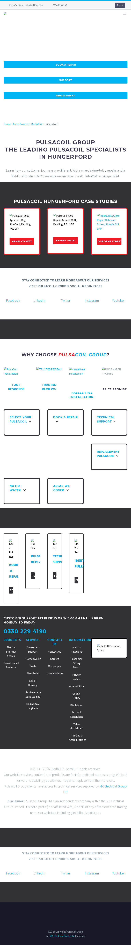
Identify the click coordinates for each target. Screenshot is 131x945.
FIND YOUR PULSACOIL (60, 24)
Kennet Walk (65, 240)
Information (80, 640)
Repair (11, 590)
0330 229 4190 (60, 5)
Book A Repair (65, 64)
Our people (54, 666)
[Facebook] (80, 5)
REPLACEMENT (117, 24)
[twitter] (65, 294)
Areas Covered (21, 124)
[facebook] (13, 294)
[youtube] (118, 294)
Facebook (13, 300)
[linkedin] (39, 294)
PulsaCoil (76, 580)
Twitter (65, 300)
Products (12, 640)
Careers (54, 658)
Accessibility (76, 686)
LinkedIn (39, 300)
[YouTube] (101, 5)
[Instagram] (95, 5)
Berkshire (36, 124)
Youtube (118, 300)
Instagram (92, 300)
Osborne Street (109, 241)
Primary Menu (124, 13)
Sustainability (55, 673)
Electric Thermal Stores (11, 652)
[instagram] (92, 294)
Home (7, 124)
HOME (35, 24)
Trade (120, 5)
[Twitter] (90, 5)
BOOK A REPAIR (91, 24)
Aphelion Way (22, 241)
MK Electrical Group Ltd (62, 936)
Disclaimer (76, 705)
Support (65, 80)
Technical (55, 575)
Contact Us (54, 651)
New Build (33, 673)
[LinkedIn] (85, 5)
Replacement (65, 95)
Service (32, 640)
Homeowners (33, 658)
